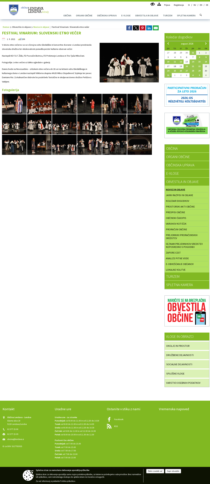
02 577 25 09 (12, 434)
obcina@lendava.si (15, 439)
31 (193, 52)
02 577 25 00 (12, 429)
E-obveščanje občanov (180, 264)
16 (206, 61)
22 (199, 66)
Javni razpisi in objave (179, 195)
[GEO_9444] (139, 103)
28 (193, 70)
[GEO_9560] (114, 124)
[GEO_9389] (89, 103)
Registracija (179, 5)
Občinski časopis (176, 218)
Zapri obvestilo (173, 471)
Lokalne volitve (176, 269)
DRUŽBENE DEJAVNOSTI (180, 355)
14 (193, 61)
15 (199, 61)
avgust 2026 (187, 43)
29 (199, 70)
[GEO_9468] (14, 124)
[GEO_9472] (39, 124)
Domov (6, 27)
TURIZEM (173, 276)
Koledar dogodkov (179, 37)
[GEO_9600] (14, 144)
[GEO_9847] (114, 144)
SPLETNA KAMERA (179, 284)
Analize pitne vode (177, 258)
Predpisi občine (175, 212)
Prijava (167, 5)
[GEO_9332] (14, 103)
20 (187, 66)
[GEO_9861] (139, 144)
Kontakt (8, 409)
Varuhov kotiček (176, 223)
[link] (129, 27)
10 (168, 61)
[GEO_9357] (64, 103)
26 (181, 70)
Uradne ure (63, 409)
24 (168, 70)
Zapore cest (173, 252)
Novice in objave (41, 27)
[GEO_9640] (39, 144)
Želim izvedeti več (155, 471)
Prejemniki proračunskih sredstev (182, 237)
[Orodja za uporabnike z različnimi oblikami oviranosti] (152, 4)
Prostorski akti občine (180, 206)
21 (193, 66)
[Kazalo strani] (159, 4)
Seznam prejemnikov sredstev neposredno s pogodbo (184, 245)
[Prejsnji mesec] (168, 43)
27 (187, 70)
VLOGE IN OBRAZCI (180, 336)
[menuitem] (67, 15)
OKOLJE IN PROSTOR (178, 346)
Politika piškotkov (67, 481)
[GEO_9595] (139, 124)
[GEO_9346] (39, 103)
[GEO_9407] (114, 103)
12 (181, 61)
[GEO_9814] (64, 144)
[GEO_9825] (89, 144)
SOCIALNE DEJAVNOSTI (179, 364)
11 (175, 61)
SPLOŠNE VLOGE (175, 373)
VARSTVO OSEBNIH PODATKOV (183, 382)
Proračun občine (176, 229)
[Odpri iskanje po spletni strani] (201, 15)
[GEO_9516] (64, 124)
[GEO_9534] (89, 124)
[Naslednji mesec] (206, 43)
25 (175, 70)
